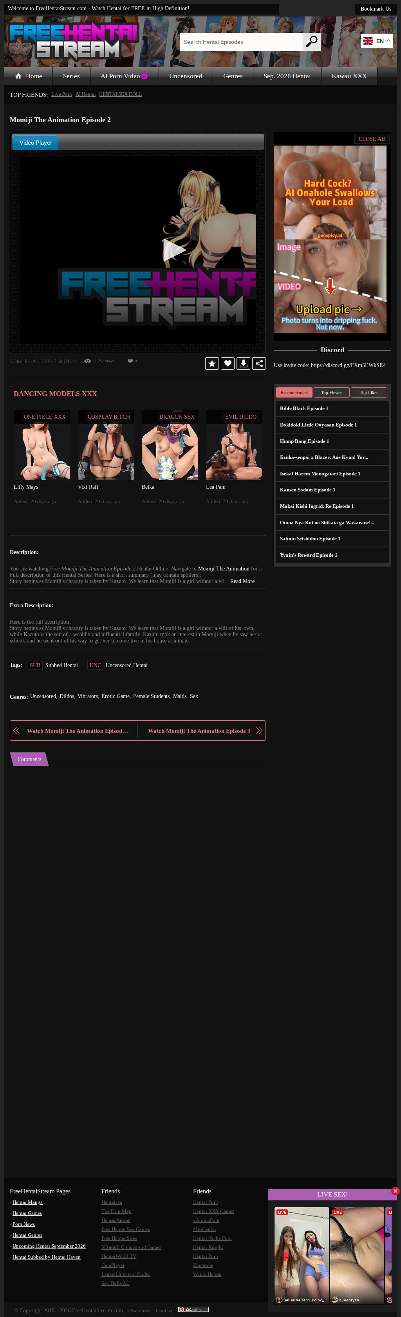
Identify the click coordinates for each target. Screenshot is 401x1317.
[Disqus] (138, 863)
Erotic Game (120, 696)
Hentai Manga (28, 1201)
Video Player (36, 142)
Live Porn (60, 94)
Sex (203, 696)
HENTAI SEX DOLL (117, 94)
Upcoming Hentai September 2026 (51, 1245)
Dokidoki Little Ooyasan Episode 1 (317, 424)
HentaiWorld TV (118, 1255)
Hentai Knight (208, 1246)
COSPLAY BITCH (109, 416)
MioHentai (204, 1228)
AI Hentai (84, 94)
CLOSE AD (372, 138)
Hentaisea (112, 1201)
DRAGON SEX (176, 416)
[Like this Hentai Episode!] (228, 363)
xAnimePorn (206, 1219)
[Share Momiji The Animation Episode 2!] (259, 363)
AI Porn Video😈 (125, 76)
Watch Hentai (208, 1273)
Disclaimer (144, 1309)
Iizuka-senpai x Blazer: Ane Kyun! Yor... (322, 457)
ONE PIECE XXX (45, 416)
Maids (188, 696)
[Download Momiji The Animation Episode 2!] (243, 363)
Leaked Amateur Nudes (127, 1273)
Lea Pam (216, 486)
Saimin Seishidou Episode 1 (310, 538)
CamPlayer (113, 1264)
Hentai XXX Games (214, 1210)
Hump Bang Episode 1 (304, 441)
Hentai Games (29, 1212)
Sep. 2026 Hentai (292, 76)
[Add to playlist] (212, 363)
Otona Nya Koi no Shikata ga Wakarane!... (326, 522)
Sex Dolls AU (115, 1282)
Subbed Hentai (62, 665)
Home (34, 76)
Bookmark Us (375, 9)
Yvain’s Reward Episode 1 (308, 555)
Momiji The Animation (228, 568)
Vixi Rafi (87, 486)
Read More (245, 581)
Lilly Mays (25, 486)
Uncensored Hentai (131, 665)
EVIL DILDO (241, 416)
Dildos (70, 696)
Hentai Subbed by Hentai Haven (48, 1256)
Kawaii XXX (354, 76)
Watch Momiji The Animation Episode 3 (201, 730)
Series (72, 76)
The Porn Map (116, 1210)
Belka (148, 486)
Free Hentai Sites (120, 1237)
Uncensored (187, 76)
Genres (236, 76)
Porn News (25, 1223)
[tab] (35, 142)
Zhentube (203, 1264)
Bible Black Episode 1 (303, 408)
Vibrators (92, 696)
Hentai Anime (116, 1219)
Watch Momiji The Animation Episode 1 (76, 730)
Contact (170, 1309)
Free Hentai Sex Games (127, 1228)
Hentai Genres (29, 1234)
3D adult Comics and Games (132, 1246)
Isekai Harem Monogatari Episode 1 (318, 473)
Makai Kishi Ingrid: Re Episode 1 (314, 506)
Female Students (157, 696)
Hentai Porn (206, 1201)
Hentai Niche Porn (213, 1237)
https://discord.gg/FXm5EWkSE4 (351, 365)
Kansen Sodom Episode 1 (307, 489)
